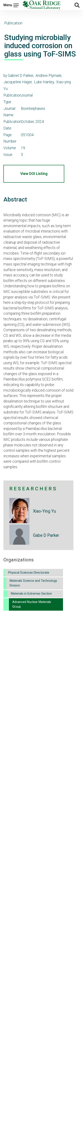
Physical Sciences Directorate (28, 572)
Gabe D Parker (46, 535)
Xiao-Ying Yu (44, 511)
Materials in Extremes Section (31, 593)
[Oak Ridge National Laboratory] (42, 5)
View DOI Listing (33, 174)
